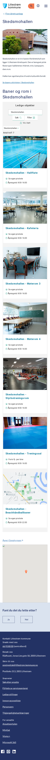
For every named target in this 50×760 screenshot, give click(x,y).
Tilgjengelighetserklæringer (16, 713)
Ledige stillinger (10, 694)
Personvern (8, 706)
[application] (25, 574)
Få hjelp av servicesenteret (15, 688)
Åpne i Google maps (12, 540)
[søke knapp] (31, 6)
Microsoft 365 (9, 742)
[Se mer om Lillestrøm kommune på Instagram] (8, 751)
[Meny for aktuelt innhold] (45, 6)
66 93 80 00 (8, 646)
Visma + (6, 736)
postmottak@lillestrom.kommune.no (20, 665)
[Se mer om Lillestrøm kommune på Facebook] (2, 751)
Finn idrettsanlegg (14, 13)
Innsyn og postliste (12, 700)
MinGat (6, 730)
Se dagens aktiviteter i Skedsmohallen (18, 82)
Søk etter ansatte (11, 682)
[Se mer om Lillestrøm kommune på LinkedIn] (14, 751)
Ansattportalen (10, 724)
